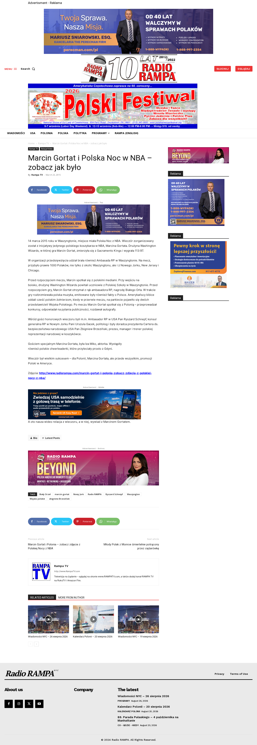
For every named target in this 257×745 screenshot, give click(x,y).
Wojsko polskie (37, 498)
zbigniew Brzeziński (59, 498)
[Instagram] (19, 704)
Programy (124, 701)
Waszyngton (133, 494)
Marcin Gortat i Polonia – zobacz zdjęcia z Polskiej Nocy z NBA (54, 546)
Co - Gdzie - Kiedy (128, 725)
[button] (28, 69)
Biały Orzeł (45, 494)
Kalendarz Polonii (129, 711)
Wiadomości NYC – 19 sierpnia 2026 (137, 636)
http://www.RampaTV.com (67, 571)
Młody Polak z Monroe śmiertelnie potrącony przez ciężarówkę (131, 546)
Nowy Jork (78, 494)
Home (31, 143)
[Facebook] (9, 704)
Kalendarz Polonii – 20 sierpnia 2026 (92, 636)
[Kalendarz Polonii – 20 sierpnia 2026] (93, 619)
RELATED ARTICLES (42, 597)
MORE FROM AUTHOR (71, 597)
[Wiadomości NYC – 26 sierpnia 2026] (48, 619)
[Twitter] (29, 704)
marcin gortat (62, 494)
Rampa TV (43, 143)
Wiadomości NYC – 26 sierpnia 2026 (48, 636)
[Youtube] (39, 704)
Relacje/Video (46, 148)
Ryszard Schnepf (114, 494)
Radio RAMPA (94, 494)
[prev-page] (30, 644)
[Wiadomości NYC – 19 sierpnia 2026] (138, 619)
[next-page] (36, 644)
